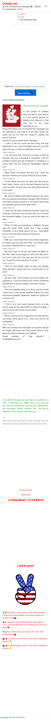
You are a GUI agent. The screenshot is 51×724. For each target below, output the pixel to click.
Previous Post (26, 490)
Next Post (25, 495)
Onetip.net (9, 3)
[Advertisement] (25, 51)
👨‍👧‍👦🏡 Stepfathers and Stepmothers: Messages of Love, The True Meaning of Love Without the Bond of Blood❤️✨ (24, 625)
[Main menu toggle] (46, 6)
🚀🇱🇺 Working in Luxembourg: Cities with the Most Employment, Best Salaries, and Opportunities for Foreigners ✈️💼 (23, 615)
